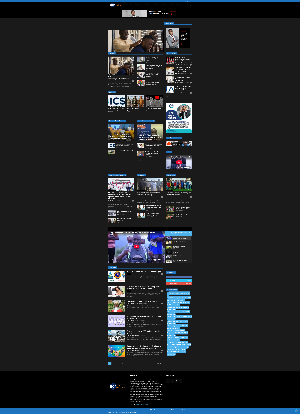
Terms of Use (150, 409)
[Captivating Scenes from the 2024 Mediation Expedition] (170, 209)
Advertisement (136, 1)
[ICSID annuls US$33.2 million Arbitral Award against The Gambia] (116, 101)
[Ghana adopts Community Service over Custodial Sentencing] (141, 75)
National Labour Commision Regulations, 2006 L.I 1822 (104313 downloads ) (177, 333)
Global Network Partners (186, 409)
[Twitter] (188, 1)
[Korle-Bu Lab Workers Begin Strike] (112, 213)
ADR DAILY (110, 80)
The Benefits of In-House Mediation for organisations (182, 78)
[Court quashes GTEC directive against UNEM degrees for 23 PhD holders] (141, 67)
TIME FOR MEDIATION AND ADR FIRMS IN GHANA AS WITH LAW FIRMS (183, 69)
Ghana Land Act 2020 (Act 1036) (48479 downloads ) (179, 318)
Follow (189, 280)
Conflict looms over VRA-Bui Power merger (144, 272)
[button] (190, 5)
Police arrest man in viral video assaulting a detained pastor (119, 78)
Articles (129, 273)
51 (122, 363)
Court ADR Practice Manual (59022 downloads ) (178, 308)
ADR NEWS (129, 5)
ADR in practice (170, 190)
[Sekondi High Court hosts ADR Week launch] (116, 306)
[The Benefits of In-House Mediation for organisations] (170, 80)
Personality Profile (176, 5)
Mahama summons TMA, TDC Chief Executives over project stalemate (153, 207)
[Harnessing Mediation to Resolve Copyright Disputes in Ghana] (116, 321)
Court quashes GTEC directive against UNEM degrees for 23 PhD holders (154, 67)
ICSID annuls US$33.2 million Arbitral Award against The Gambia (116, 110)
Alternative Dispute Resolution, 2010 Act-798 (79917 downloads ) (179, 299)
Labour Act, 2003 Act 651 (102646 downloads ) (177, 322)
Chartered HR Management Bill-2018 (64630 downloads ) (178, 304)
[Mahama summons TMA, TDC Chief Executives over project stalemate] (141, 207)
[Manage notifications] (296, 410)
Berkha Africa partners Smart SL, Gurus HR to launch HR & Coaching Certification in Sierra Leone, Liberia (150, 135)
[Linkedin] (185, 1)
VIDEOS (156, 5)
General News (130, 106)
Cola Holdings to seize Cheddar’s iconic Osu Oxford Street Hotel (153, 59)
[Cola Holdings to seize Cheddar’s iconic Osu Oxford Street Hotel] (141, 59)
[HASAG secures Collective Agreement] (112, 220)
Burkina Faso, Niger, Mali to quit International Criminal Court (134, 110)
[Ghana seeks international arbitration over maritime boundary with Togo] (141, 83)
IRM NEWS (147, 5)
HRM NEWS (138, 5)
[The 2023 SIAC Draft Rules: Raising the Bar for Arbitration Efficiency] (170, 89)
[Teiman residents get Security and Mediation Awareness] (179, 184)
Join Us (123, 1)
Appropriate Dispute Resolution (115, 106)
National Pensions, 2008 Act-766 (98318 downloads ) (177, 339)
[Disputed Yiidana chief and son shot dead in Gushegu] (150, 184)
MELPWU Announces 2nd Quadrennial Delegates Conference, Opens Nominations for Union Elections (121, 196)
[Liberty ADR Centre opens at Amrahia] (111, 152)
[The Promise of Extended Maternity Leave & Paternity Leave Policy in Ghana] (140, 145)
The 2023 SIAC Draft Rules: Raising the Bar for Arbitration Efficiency (183, 88)
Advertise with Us (165, 409)
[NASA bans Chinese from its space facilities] (154, 101)
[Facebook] (183, 1)
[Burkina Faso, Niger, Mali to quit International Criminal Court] (135, 101)
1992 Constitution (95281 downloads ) (178, 294)
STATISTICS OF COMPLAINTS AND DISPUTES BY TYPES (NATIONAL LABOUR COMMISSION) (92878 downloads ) (179, 344)
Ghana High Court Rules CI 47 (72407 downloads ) (178, 313)
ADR (129, 303)
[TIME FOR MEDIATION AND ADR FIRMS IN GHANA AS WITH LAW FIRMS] (170, 71)
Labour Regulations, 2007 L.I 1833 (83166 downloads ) (177, 327)
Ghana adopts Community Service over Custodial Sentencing (153, 74)
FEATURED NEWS (112, 74)
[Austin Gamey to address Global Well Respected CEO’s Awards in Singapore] (140, 153)
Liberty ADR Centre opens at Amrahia (124, 150)
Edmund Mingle (149, 139)
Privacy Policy (157, 409)
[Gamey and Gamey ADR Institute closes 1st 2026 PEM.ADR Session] (121, 132)
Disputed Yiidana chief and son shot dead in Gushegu (148, 194)
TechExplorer (135, 412)
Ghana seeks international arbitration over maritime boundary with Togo (153, 82)
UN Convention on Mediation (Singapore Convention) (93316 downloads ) (176, 351)
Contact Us (129, 1)
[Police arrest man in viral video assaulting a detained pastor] (121, 66)
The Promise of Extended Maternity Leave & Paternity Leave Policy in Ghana (153, 146)
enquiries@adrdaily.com (142, 404)
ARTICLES (163, 5)
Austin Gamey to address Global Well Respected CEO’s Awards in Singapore (153, 153)
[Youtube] (190, 1)
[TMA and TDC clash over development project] (141, 215)
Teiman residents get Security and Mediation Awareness (178, 194)
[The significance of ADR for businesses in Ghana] (116, 336)
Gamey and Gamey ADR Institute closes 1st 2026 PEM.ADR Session (120, 135)
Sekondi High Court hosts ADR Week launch (144, 301)
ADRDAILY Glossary (175, 409)
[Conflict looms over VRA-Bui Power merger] (116, 276)
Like (190, 277)
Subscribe (188, 283)
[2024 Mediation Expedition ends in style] (170, 216)
